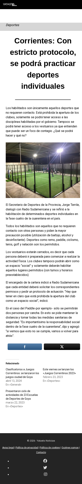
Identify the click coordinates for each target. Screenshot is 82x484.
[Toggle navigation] (76, 4)
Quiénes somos (70, 447)
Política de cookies (50, 447)
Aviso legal (8, 447)
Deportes (12, 25)
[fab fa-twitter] (45, 468)
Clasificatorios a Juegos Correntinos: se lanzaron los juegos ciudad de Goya (22, 373)
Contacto (41, 452)
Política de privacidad (27, 447)
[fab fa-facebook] (45, 461)
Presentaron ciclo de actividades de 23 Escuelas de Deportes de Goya (22, 395)
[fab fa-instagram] (45, 474)
